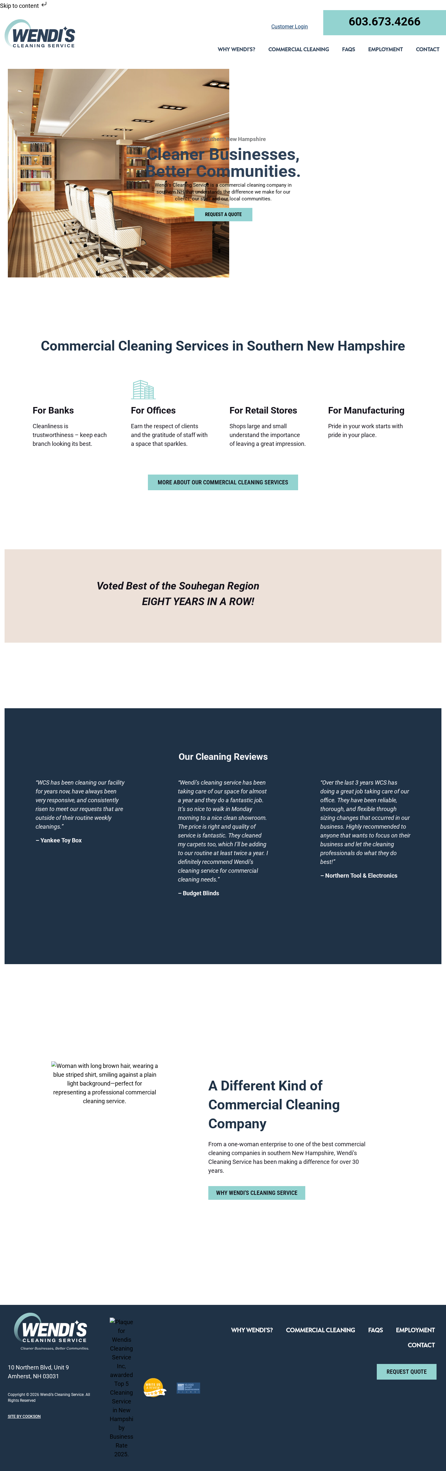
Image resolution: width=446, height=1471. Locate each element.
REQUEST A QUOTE (223, 214)
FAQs (348, 49)
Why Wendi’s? (236, 49)
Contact (427, 49)
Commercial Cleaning (298, 49)
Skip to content (20, 5)
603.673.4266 (385, 21)
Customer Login (289, 26)
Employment (385, 49)
